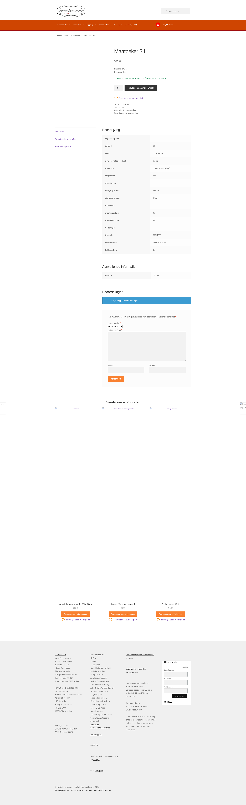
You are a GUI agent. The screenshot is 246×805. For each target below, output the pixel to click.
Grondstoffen (62, 25)
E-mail (152, 365)
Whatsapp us (96, 734)
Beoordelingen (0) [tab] (63, 146)
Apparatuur (77, 25)
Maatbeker (123, 113)
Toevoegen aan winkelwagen (140, 87)
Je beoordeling (115, 330)
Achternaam (169, 687)
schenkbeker (133, 113)
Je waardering (114, 323)
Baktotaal (94, 724)
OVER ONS (95, 745)
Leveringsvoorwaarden (136, 669)
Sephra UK (95, 721)
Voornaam (168, 678)
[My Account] (158, 24)
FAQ (135, 25)
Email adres (169, 670)
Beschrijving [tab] (60, 131)
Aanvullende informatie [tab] (65, 139)
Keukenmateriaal (76, 35)
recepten (99, 770)
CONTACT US (60, 654)
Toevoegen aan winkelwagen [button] (75, 614)
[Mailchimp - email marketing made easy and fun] (168, 704)
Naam (111, 365)
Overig (117, 25)
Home (59, 35)
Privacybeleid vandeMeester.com (69, 790)
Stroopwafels (104, 25)
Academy (128, 25)
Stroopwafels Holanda (100, 727)
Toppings (90, 25)
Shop (66, 35)
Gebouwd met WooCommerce (98, 790)
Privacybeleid (132, 672)
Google (96, 759)
